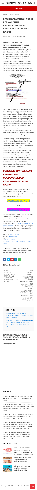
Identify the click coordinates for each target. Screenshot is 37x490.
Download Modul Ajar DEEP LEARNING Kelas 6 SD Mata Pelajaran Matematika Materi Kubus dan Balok (16, 434)
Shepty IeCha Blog (19, 3)
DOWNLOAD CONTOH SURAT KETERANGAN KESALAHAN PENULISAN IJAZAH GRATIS (10, 277)
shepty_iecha (10, 239)
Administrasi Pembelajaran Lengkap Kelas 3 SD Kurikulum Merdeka (23, 468)
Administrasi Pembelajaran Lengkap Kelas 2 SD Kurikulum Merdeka (23, 460)
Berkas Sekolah (14, 265)
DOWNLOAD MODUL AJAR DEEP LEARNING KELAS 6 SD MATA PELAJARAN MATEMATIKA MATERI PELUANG (18, 406)
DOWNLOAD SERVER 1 (18, 200)
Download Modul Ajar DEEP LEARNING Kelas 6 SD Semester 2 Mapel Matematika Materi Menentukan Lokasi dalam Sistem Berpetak (17, 425)
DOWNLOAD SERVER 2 (18, 209)
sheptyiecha (13, 237)
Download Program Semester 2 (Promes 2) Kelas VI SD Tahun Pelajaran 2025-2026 (18, 415)
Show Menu (19, 8)
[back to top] (32, 486)
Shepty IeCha (14, 234)
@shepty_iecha (21, 36)
